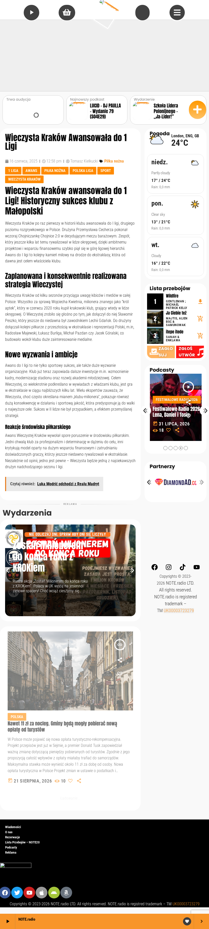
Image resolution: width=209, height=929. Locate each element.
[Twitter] (17, 892)
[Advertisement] (104, 55)
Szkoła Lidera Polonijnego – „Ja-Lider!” (166, 111)
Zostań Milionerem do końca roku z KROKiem (48, 556)
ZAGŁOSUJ (166, 352)
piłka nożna (55, 170)
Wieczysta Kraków (24, 179)
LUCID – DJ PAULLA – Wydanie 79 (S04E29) (105, 111)
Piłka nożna (114, 161)
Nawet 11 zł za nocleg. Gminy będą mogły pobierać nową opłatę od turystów (62, 726)
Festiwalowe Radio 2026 (177, 399)
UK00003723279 (179, 610)
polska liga (83, 170)
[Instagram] (168, 567)
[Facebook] (154, 567)
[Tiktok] (182, 567)
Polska (17, 717)
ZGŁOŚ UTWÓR (187, 352)
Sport (105, 170)
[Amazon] (66, 892)
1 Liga (13, 170)
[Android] (54, 892)
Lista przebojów (170, 288)
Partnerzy (162, 466)
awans (31, 170)
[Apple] (41, 892)
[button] (165, 448)
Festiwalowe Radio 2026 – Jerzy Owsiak (178, 412)
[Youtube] (196, 567)
